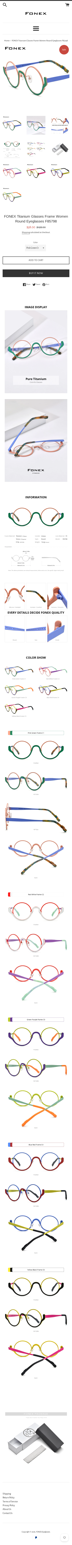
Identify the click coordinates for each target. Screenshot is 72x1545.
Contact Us (7, 1513)
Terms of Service (10, 1501)
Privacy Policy (9, 1505)
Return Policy (9, 1497)
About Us (7, 1509)
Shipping (26, 232)
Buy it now (36, 273)
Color (35, 242)
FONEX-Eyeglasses (43, 1532)
